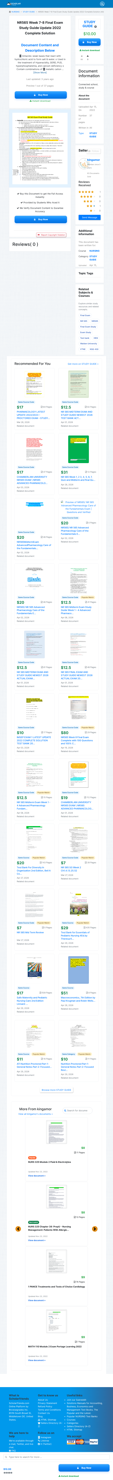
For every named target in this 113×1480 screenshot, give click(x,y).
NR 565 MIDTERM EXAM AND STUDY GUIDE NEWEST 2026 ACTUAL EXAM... (32, 675)
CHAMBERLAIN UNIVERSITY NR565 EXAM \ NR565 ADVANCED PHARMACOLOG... (77, 805)
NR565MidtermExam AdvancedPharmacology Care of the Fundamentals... (34, 545)
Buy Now (43, 94)
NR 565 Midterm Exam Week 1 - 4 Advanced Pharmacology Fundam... (33, 805)
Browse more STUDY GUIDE (56, 1090)
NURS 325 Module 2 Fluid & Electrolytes (49, 1162)
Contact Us (44, 1413)
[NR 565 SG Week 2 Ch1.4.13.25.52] (78, 839)
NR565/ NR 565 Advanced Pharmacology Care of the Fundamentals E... (75, 530)
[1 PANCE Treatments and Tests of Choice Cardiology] (56, 1261)
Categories (72, 1423)
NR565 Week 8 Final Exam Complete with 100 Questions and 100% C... (77, 740)
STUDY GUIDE (29, 12)
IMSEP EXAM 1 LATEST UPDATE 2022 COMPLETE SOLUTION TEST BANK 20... (34, 740)
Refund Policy (45, 1406)
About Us (43, 1399)
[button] (18, 1229)
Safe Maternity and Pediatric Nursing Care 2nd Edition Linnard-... (32, 1000)
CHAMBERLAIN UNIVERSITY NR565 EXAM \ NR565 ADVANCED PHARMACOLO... (32, 480)
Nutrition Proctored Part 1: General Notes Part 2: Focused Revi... (77, 1067)
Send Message (89, 217)
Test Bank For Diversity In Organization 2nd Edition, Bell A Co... (34, 870)
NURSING (16, 12)
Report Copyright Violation (53, 235)
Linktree (44, 1440)
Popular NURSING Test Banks (82, 1416)
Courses (71, 1419)
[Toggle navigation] (102, 4)
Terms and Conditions (49, 1409)
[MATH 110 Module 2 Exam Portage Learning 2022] (56, 1321)
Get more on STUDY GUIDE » (83, 363)
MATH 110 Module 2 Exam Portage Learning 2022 (55, 1346)
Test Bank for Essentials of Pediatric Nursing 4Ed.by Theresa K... (75, 935)
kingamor (93, 159)
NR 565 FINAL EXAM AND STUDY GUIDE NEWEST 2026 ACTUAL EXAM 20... (76, 675)
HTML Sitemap (48, 1419)
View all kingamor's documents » (35, 1114)
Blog (40, 1416)
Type (81, 133)
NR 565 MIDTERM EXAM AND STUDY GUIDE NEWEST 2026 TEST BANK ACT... (76, 414)
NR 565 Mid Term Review (30, 932)
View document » (36, 1176)
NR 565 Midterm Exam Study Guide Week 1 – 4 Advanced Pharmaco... (76, 610)
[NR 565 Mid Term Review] (34, 904)
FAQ (13, 1450)
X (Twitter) (46, 1444)
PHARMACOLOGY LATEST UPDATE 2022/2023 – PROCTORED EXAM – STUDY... (33, 414)
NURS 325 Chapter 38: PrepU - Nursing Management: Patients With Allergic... (49, 1228)
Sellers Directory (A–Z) (79, 1426)
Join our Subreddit (76, 1399)
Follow (95, 151)
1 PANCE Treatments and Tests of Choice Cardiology (56, 1286)
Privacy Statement (47, 1403)
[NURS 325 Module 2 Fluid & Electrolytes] (56, 1132)
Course (82, 250)
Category (83, 256)
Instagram (45, 1437)
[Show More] (40, 72)
